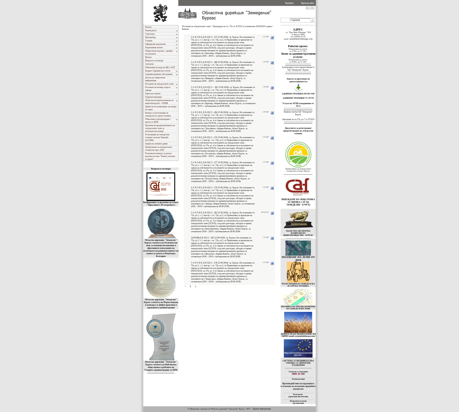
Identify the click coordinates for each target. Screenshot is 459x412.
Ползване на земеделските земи (196, 26)
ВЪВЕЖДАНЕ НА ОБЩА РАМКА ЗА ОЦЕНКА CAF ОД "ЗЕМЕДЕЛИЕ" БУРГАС (298, 202)
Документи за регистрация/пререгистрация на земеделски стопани (298, 131)
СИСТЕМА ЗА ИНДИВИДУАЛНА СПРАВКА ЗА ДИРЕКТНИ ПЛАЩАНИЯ (298, 363)
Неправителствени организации (298, 402)
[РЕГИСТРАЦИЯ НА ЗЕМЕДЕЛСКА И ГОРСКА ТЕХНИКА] (298, 282)
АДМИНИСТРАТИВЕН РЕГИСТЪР (298, 94)
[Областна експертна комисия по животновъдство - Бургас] (298, 229)
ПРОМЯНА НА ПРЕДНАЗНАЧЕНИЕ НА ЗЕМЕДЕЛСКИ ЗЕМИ (298, 307)
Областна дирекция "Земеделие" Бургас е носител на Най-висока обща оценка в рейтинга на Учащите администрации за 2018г (161, 366)
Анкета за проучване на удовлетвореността (298, 80)
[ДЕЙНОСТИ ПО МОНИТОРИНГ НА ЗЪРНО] (298, 322)
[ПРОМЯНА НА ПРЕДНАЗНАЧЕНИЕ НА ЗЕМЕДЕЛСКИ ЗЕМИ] (298, 304)
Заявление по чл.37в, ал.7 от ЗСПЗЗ (298, 119)
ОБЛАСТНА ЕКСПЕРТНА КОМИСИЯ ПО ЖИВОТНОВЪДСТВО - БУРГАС (298, 233)
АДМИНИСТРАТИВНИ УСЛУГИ (298, 98)
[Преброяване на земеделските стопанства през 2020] (298, 167)
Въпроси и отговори (161, 168)
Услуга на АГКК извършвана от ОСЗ (298, 104)
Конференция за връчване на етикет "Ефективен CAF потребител (161, 203)
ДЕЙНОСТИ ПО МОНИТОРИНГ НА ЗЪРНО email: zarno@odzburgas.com (298, 335)
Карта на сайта (307, 3)
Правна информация (261, 409)
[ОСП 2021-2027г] (298, 357)
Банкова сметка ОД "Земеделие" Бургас (298, 113)
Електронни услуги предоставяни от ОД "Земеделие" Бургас (298, 68)
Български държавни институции (298, 395)
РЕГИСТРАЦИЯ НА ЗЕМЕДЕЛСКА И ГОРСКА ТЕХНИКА (298, 285)
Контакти (289, 3)
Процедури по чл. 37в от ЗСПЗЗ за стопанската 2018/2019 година (242, 26)
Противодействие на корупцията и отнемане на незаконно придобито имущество (298, 386)
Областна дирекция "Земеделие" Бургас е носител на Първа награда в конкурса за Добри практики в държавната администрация (161, 303)
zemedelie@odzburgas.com (301, 39)
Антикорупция (298, 379)
